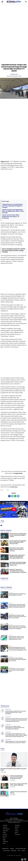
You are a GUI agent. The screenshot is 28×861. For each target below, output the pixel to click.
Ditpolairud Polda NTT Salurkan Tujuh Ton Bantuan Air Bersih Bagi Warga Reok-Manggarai (17, 627)
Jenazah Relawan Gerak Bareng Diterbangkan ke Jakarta (17, 594)
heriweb (19, 855)
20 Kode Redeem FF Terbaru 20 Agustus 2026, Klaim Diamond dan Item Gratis (15, 742)
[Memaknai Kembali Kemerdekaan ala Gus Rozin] (14, 764)
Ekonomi (5, 834)
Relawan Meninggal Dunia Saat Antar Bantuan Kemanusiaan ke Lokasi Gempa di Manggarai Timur (18, 649)
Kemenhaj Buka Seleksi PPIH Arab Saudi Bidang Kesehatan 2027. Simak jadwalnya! (15, 712)
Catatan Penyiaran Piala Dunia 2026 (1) (18, 792)
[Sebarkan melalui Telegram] (18, 496)
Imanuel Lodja (14, 74)
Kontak (23, 850)
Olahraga (17, 825)
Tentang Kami (5, 848)
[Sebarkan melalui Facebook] (9, 496)
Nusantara (5, 830)
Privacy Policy (6, 850)
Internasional (6, 829)
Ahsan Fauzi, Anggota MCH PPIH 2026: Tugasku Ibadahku (18, 784)
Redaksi (12, 848)
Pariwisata (5, 841)
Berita (16, 832)
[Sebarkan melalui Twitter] (12, 496)
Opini (4, 843)
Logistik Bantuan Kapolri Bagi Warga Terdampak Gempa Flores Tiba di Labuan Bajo (17, 616)
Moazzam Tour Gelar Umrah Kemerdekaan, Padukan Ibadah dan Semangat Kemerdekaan (14, 728)
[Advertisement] (14, 18)
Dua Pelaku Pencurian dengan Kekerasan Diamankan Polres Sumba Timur (17, 564)
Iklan (19, 850)
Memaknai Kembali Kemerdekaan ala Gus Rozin (13, 769)
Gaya (16, 829)
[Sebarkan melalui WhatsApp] (15, 496)
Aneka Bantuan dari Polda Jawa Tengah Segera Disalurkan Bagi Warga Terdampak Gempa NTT (17, 606)
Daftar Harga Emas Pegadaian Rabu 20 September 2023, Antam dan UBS (13, 211)
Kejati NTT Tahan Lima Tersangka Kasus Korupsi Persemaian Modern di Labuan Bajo (17, 571)
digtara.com (12, 855)
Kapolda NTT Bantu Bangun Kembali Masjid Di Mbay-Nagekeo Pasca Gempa (17, 659)
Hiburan (17, 827)
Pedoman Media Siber (21, 848)
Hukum (16, 830)
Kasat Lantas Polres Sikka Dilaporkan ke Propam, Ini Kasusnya (10, 216)
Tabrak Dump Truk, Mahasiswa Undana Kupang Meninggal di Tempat (12, 206)
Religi (4, 839)
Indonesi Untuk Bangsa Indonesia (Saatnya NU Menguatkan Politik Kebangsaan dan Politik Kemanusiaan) (16, 778)
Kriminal (5, 836)
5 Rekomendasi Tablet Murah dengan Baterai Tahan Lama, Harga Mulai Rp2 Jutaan (16, 638)
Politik (4, 832)
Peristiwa (5, 825)
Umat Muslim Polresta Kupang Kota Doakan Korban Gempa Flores (17, 670)
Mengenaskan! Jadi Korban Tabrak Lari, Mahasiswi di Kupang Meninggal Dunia (17, 557)
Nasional (5, 827)
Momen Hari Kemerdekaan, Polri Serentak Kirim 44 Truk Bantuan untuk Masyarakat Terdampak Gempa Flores (16, 720)
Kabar (4, 838)
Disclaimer (13, 850)
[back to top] (25, 859)
